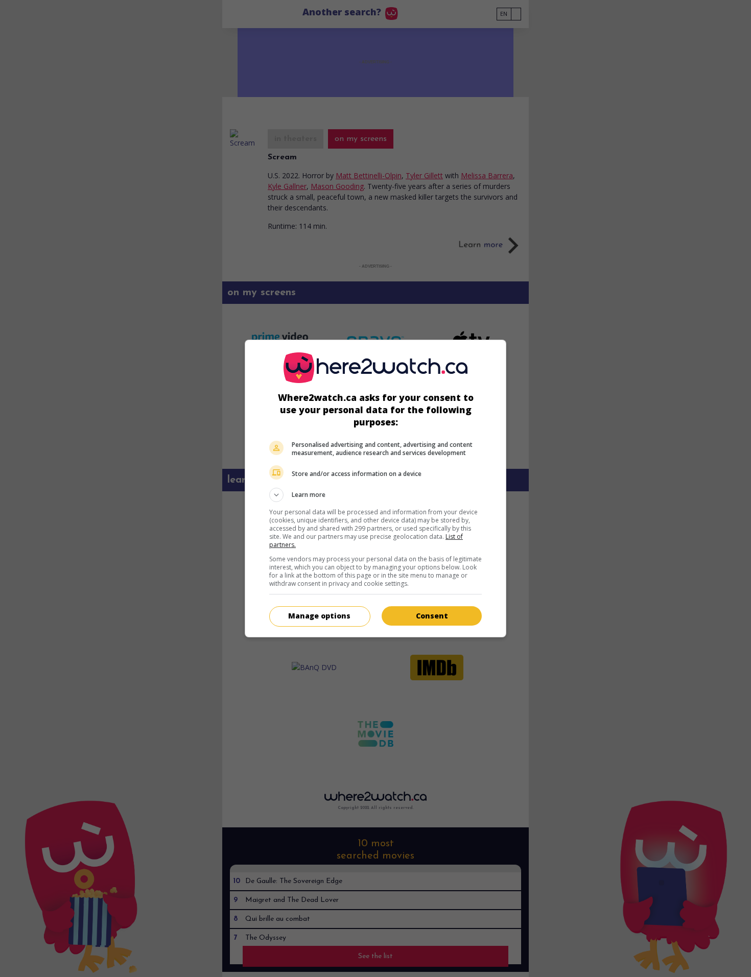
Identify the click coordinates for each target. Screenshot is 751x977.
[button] (375, 495)
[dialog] (375, 488)
